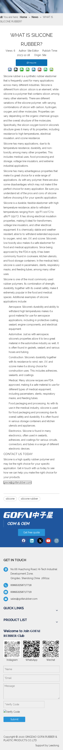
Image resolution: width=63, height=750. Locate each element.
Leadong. (54, 745)
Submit (14, 719)
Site (44, 55)
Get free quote (31, 532)
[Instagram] (56, 541)
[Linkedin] (32, 541)
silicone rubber (29, 498)
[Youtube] (48, 541)
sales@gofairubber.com (23, 598)
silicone (10, 498)
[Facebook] (23, 541)
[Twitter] (40, 541)
